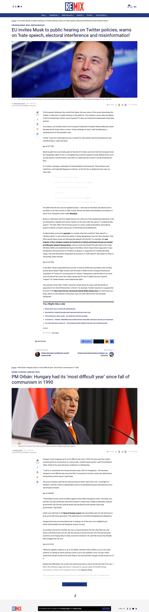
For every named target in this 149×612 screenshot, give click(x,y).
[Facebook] (13, 6)
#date (89, 182)
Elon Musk (55, 333)
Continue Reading (74, 584)
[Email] (122, 104)
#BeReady (88, 198)
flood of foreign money (72, 513)
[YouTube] (18, 6)
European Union (18, 25)
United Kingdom (37, 25)
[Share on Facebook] (116, 104)
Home (14, 21)
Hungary (31, 371)
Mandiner (73, 213)
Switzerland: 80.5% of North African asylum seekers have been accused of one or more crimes (68, 312)
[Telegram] (21, 6)
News (28, 25)
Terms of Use (77, 608)
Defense (15, 371)
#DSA (58, 182)
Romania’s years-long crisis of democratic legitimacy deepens (60, 309)
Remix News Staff (19, 103)
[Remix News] (74, 7)
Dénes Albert (18, 450)
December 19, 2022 (88, 202)
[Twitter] (15, 6)
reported (66, 233)
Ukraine (20, 600)
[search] (131, 6)
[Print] (125, 104)
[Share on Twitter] (119, 104)
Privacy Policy (65, 608)
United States (29, 600)
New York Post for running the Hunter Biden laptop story (76, 291)
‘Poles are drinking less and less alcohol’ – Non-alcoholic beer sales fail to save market (66, 316)
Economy (22, 371)
